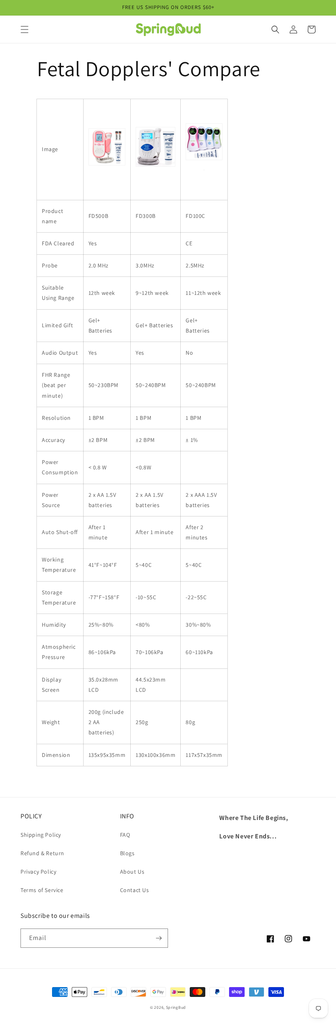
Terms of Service (42, 890)
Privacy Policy (38, 871)
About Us (132, 871)
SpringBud (176, 1007)
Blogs (127, 853)
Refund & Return (42, 853)
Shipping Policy (40, 834)
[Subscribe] (159, 938)
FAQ (125, 834)
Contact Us (134, 890)
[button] (25, 29)
